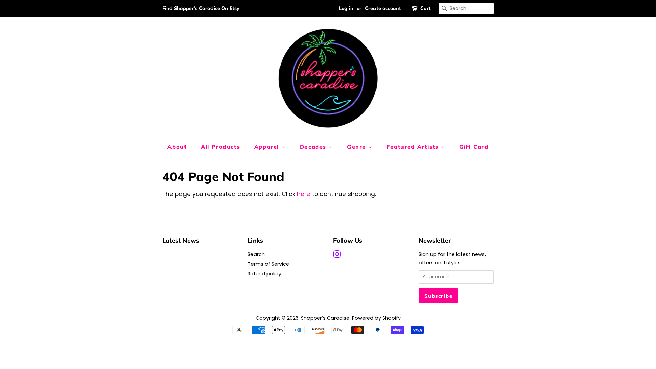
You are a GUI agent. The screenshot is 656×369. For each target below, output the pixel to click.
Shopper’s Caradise (325, 318)
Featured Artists (414, 146)
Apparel (268, 146)
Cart (425, 8)
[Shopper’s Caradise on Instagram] (337, 255)
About (177, 146)
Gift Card (473, 146)
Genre (357, 146)
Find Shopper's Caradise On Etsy (201, 8)
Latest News (180, 240)
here (303, 194)
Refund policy (264, 273)
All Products (220, 146)
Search (256, 254)
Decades (314, 146)
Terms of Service (268, 264)
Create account (383, 8)
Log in (346, 8)
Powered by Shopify (376, 318)
